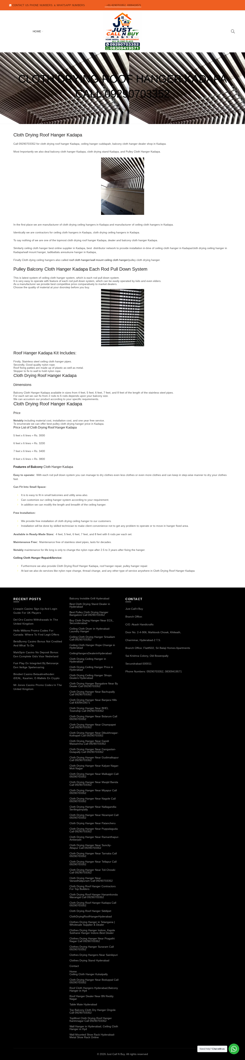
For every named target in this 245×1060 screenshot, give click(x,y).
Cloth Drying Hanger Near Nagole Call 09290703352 (92, 800)
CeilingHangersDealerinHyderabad (90, 653)
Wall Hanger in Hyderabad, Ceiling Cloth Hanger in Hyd (93, 1028)
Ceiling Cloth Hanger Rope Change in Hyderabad (92, 646)
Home (37, 31)
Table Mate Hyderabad (83, 1004)
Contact (74, 965)
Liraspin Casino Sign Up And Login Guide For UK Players (35, 610)
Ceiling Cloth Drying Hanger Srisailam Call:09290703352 (92, 638)
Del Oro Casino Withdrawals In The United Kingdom (35, 621)
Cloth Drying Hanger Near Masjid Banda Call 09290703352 (93, 783)
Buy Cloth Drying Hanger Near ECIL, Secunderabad (91, 622)
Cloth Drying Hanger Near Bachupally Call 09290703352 (92, 693)
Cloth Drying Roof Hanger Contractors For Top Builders (92, 887)
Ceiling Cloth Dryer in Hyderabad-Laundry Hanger (89, 630)
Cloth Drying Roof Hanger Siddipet (90, 910)
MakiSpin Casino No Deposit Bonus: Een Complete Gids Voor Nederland (36, 654)
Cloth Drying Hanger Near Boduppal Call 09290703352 (93, 981)
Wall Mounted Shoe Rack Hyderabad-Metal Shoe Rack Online (92, 1036)
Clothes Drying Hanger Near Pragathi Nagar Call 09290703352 (92, 940)
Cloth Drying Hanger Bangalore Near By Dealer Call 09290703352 (93, 685)
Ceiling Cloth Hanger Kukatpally (88, 974)
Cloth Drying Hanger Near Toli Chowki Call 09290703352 (92, 871)
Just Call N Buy (116, 1054)
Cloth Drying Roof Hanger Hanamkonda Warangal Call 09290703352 (93, 896)
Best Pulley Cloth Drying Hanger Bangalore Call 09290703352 (88, 613)
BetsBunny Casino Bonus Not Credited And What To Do (37, 643)
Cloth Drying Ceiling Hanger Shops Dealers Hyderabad (90, 676)
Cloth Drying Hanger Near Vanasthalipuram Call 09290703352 (91, 879)
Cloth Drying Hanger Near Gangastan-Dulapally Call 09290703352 (92, 750)
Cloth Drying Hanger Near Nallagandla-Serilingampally (93, 808)
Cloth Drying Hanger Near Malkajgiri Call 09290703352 (93, 775)
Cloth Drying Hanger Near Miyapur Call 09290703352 (93, 792)
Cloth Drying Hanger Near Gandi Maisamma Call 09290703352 (89, 742)
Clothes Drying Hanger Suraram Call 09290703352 (91, 948)
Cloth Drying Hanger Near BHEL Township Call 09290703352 (88, 709)
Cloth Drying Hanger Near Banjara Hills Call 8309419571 (93, 701)
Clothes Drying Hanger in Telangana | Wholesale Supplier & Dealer (92, 923)
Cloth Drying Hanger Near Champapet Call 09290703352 (92, 726)
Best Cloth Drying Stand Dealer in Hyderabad (89, 605)
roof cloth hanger (79, 259)
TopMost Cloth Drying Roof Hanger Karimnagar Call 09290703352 (90, 1019)
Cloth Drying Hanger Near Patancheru (92, 823)
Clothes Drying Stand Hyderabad (89, 960)
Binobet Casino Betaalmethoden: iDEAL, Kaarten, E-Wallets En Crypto (36, 676)
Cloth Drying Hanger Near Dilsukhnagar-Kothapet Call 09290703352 (93, 734)
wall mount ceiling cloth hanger (109, 259)
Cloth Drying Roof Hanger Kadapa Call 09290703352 (92, 904)
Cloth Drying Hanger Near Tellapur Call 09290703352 (93, 863)
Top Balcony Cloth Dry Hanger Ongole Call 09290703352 (92, 1011)
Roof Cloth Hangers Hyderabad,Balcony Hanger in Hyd (93, 989)
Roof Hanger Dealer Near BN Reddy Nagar (91, 997)
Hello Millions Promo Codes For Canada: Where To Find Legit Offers (36, 632)
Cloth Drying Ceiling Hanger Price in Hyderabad (91, 668)
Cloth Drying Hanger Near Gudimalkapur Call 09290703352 (94, 759)
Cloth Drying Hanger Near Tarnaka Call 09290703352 (93, 855)
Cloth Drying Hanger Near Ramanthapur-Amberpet (94, 838)
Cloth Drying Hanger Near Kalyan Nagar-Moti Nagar (94, 767)
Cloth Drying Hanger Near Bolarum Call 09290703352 (93, 718)
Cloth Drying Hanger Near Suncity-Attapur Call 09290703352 (90, 846)
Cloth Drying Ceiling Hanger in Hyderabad (87, 660)
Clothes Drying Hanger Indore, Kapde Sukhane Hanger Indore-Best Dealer (92, 931)
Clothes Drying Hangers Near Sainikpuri (93, 954)
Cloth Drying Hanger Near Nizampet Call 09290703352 (93, 816)
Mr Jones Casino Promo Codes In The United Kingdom (37, 687)
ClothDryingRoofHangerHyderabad (90, 916)
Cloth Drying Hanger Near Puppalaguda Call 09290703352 (93, 830)
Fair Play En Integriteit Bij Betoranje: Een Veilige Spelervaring (36, 665)
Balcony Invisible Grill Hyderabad (89, 598)
